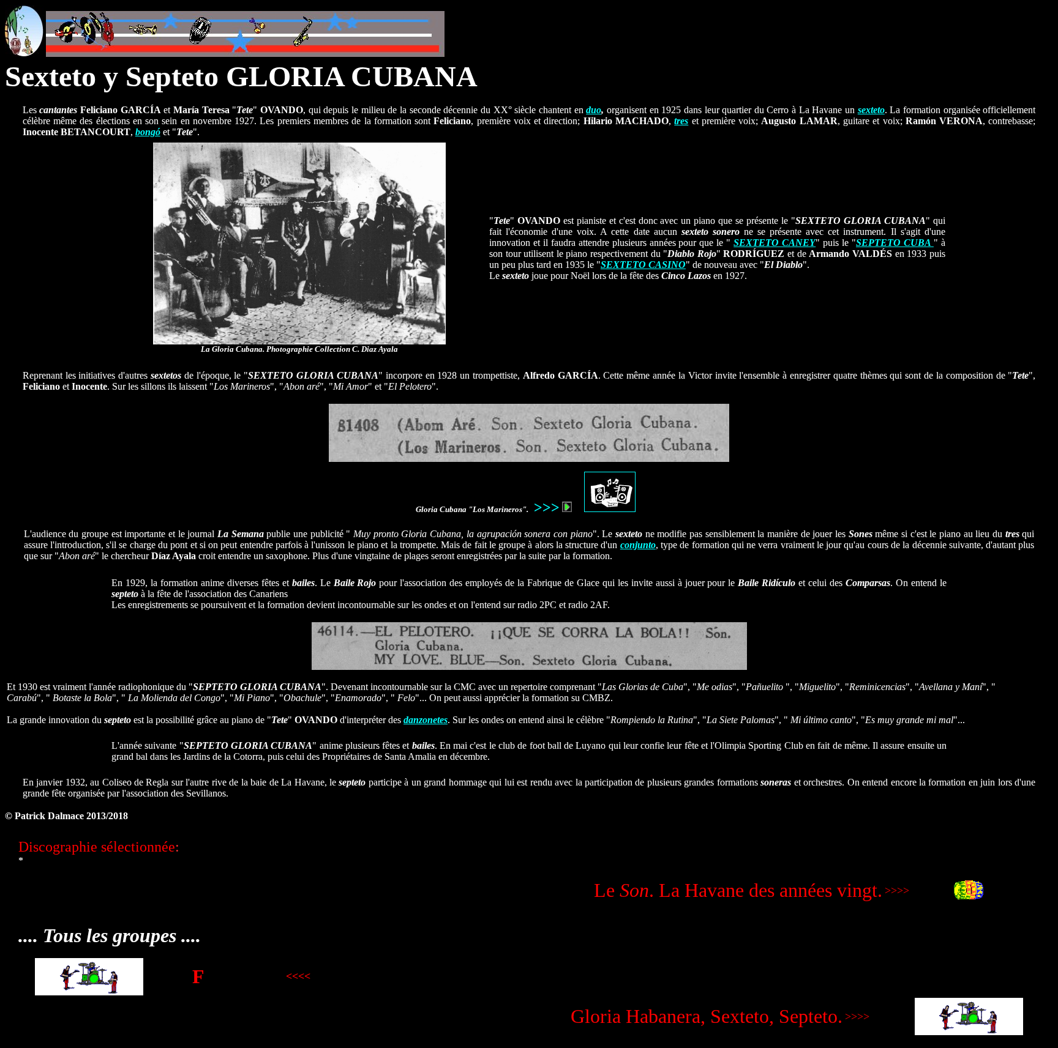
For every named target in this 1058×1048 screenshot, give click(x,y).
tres (681, 121)
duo (593, 110)
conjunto (638, 545)
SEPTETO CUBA (895, 242)
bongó (147, 132)
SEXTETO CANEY (774, 242)
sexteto (871, 110)
